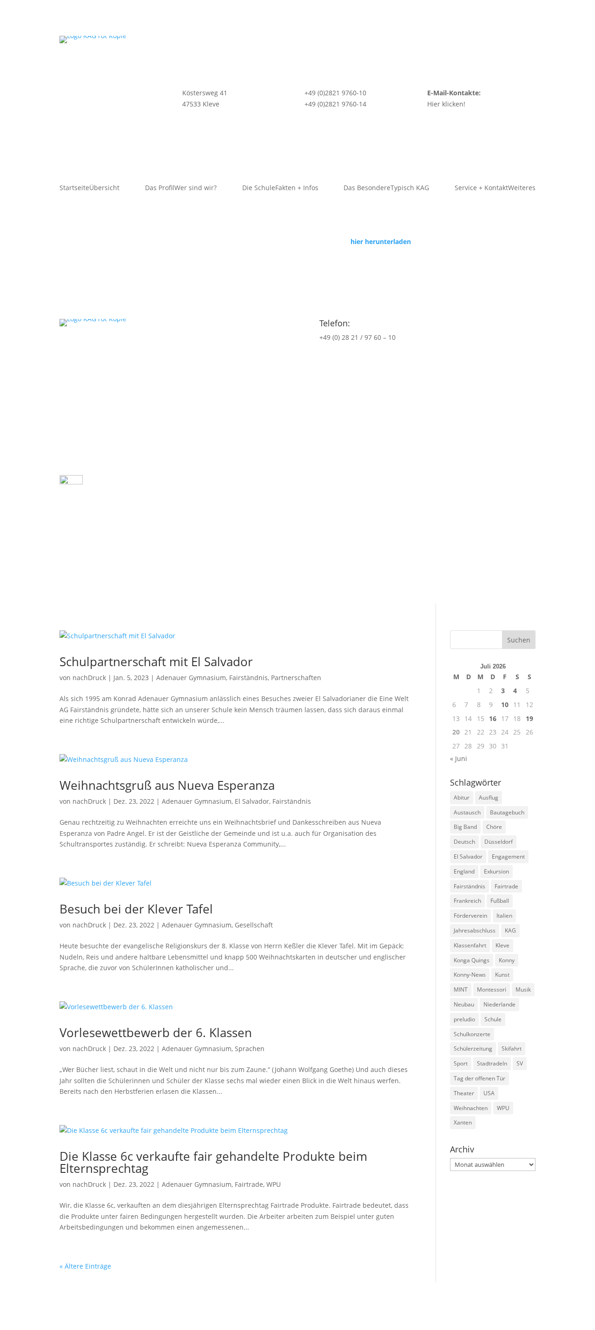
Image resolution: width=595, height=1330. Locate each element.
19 (529, 718)
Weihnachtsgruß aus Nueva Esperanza (167, 785)
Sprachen (249, 1048)
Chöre (494, 827)
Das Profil (181, 188)
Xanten (463, 1122)
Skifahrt (512, 1048)
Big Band (465, 827)
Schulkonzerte (472, 1034)
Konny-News (470, 975)
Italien (504, 916)
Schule (493, 1019)
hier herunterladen (380, 241)
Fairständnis (248, 677)
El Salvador (252, 801)
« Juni (458, 758)
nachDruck (89, 677)
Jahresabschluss (475, 930)
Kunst (502, 975)
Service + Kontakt (495, 188)
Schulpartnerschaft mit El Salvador (156, 661)
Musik (523, 989)
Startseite (89, 188)
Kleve (502, 945)
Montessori (491, 989)
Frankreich (467, 901)
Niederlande (499, 1004)
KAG (510, 930)
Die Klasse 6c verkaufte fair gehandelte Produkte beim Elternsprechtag (213, 1162)
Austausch (467, 812)
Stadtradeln (492, 1063)
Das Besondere (386, 188)
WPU (273, 1184)
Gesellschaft (254, 924)
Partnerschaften (296, 677)
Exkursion (496, 871)
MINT (461, 989)
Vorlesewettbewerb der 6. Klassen (156, 1032)
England (464, 871)
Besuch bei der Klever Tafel (136, 908)
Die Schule (280, 188)
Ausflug (488, 797)
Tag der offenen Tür (479, 1078)
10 (505, 704)
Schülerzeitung (473, 1048)
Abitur (461, 797)
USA (489, 1093)
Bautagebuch (507, 812)
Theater (464, 1093)
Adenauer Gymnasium (191, 677)
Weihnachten (471, 1108)
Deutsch (464, 842)
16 (492, 718)
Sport (461, 1063)
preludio (464, 1019)
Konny (507, 960)
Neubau (464, 1004)
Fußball (499, 901)
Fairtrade (249, 1184)
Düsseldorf (498, 842)
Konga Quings (471, 960)
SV (519, 1063)
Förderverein (470, 916)
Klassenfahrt (470, 945)
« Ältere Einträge (85, 1266)
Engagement (508, 856)
